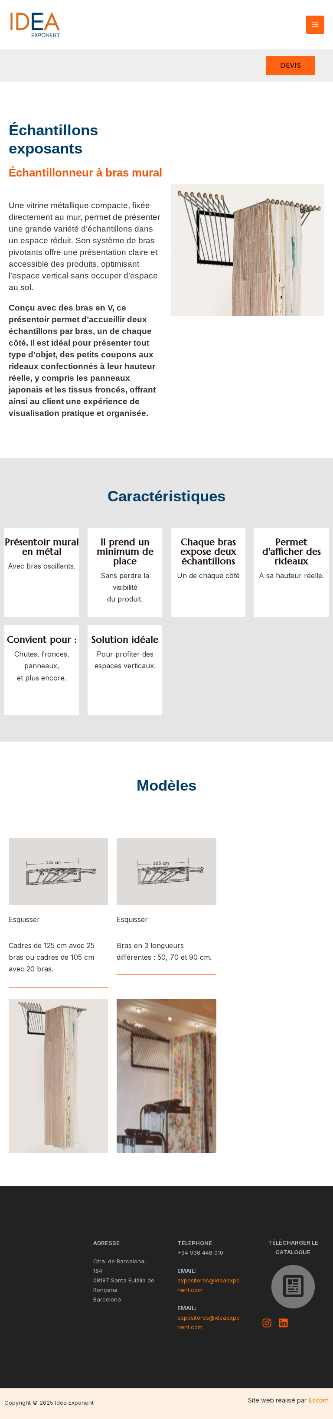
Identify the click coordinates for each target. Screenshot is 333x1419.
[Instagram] (267, 1323)
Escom (318, 1400)
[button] (290, 65)
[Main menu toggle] (315, 25)
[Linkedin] (283, 1323)
